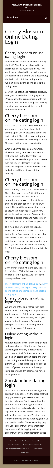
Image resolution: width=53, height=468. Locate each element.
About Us (13, 441)
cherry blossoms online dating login (22, 283)
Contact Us (36, 441)
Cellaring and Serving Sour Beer (17, 449)
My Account (25, 452)
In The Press (24, 441)
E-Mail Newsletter (13, 445)
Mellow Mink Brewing (27, 460)
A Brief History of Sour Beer (33, 445)
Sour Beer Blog (38, 449)
